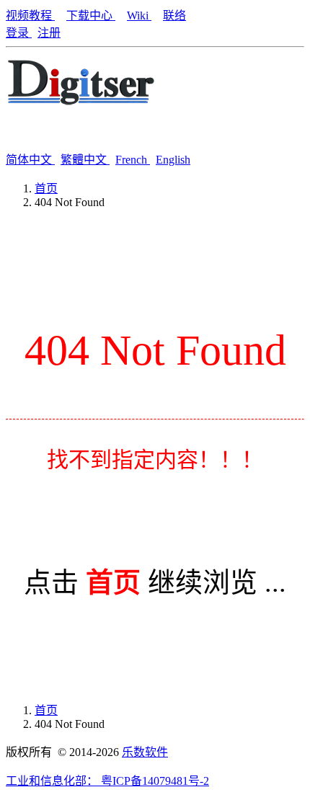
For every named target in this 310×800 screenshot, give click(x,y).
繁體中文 (85, 160)
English (173, 160)
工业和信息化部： (53, 781)
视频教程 (30, 15)
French (132, 160)
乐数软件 (145, 752)
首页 (46, 188)
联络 (174, 15)
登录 (19, 33)
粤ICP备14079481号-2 (155, 781)
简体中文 (30, 160)
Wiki (139, 15)
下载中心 (90, 15)
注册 (49, 33)
